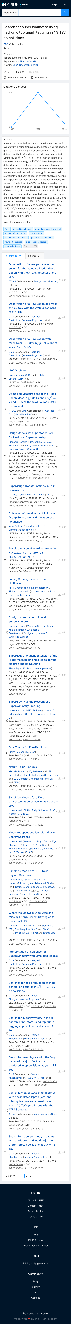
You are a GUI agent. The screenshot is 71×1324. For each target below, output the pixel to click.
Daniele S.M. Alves (19, 925)
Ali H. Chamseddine (19, 587)
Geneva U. (32, 449)
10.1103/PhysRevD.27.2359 (24, 739)
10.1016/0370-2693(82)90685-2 (33, 478)
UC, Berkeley (35, 710)
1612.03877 (16, 1006)
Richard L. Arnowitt (19, 591)
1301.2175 (15, 971)
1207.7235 (15, 327)
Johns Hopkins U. (30, 894)
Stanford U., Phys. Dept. (37, 841)
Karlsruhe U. (25, 494)
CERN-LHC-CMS (27, 61)
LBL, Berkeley (21, 778)
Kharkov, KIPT (30, 553)
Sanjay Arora (22, 886)
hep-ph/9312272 (18, 644)
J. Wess (13, 494)
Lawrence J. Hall (18, 710)
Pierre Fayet (15, 668)
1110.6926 (49, 786)
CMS (6, 44)
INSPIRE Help (35, 1240)
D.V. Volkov (15, 553)
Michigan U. (33, 626)
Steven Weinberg (39, 714)
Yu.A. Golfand (16, 526)
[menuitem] (54, 4)
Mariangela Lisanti (18, 848)
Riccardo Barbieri (18, 441)
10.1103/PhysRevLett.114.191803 (28, 425)
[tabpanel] (35, 720)
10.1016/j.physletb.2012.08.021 (27, 331)
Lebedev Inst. (32, 526)
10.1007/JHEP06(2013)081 (29, 362)
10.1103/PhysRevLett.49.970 (38, 609)
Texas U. (22, 714)
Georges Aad (41, 281)
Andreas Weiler (39, 778)
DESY (16, 782)
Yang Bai (20, 890)
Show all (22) (30, 246)
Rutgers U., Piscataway (42, 886)
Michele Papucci (17, 771)
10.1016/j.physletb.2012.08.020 (27, 295)
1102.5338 (49, 940)
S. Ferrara (43, 445)
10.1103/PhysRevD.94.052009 (26, 1128)
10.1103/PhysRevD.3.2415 (24, 759)
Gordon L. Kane (17, 626)
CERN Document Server (25, 64)
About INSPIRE (36, 1200)
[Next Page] (34, 1176)
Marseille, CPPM (23, 414)
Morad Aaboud (42, 1114)
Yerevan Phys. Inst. (33, 320)
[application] (35, 111)
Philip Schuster (40, 810)
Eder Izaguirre (22, 929)
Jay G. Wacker (16, 852)
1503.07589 (16, 421)
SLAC (27, 810)
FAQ (35, 1234)
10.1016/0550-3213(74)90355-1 (28, 505)
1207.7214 (15, 292)
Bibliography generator (35, 1263)
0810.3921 (15, 821)
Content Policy (35, 1205)
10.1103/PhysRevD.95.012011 (26, 1168)
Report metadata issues (35, 1245)
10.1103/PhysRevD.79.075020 (26, 824)
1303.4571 (49, 359)
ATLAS (12, 281)
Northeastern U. (39, 587)
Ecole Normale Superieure (37, 668)
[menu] (54, 4)
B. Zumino (39, 494)
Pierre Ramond (17, 751)
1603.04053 (50, 1081)
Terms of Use (35, 1216)
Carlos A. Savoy (17, 449)
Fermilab (30, 751)
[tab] (13, 256)
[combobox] (40, 12)
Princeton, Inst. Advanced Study (35, 883)
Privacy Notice (35, 1211)
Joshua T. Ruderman (31, 775)
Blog (35, 1281)
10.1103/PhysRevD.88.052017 (26, 974)
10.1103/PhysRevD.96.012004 (26, 1049)
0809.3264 (15, 859)
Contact (35, 1297)
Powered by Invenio (35, 1313)
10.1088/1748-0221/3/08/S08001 (28, 386)
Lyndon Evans (16, 375)
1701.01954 (16, 1045)
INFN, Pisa (30, 445)
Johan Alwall (15, 810)
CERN (28, 375)
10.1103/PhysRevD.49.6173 (24, 647)
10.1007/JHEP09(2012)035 (29, 789)
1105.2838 (15, 901)
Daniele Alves (16, 879)
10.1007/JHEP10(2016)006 (31, 1085)
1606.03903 (16, 1125)
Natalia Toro (15, 813)
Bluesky (35, 1286)
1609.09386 (16, 1164)
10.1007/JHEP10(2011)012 (29, 943)
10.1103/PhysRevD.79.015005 (26, 863)
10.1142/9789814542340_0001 (27, 540)
